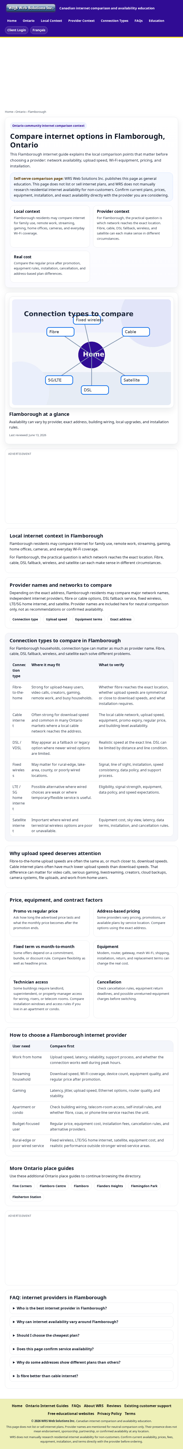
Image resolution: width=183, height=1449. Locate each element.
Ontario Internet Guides (47, 1405)
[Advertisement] (91, 71)
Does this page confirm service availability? (55, 1348)
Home (12, 20)
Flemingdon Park (144, 1186)
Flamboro (81, 1186)
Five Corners (22, 1186)
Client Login (16, 30)
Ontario (29, 20)
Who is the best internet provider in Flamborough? (62, 1308)
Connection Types (114, 20)
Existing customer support (147, 1405)
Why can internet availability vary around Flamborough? (67, 1321)
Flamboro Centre (53, 1186)
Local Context (51, 20)
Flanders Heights (110, 1186)
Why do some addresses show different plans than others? (69, 1362)
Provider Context (81, 20)
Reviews (114, 1405)
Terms (130, 1413)
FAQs (139, 20)
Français (39, 30)
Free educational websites (71, 1413)
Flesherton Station (26, 1197)
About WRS (94, 1405)
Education (156, 20)
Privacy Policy (109, 1413)
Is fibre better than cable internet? (47, 1375)
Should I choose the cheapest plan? (48, 1335)
